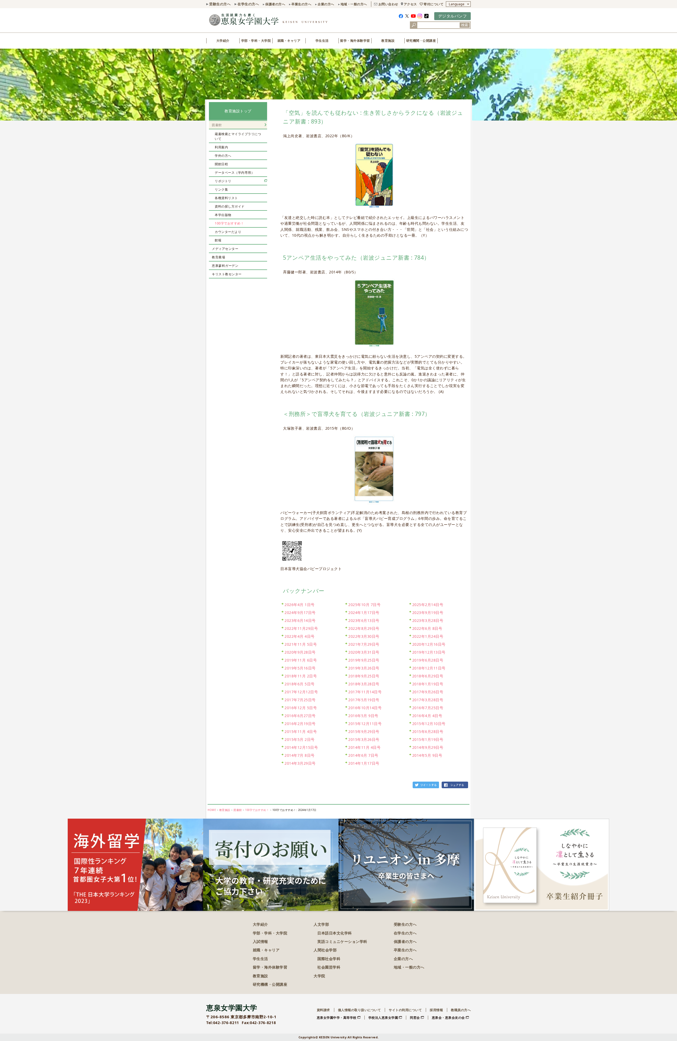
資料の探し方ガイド (230, 206)
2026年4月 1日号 (300, 604)
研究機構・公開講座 (270, 984)
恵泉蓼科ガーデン (225, 265)
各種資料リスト (226, 198)
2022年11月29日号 (301, 628)
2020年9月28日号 (300, 652)
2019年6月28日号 (427, 660)
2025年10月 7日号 (364, 604)
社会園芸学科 (328, 967)
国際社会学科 (328, 958)
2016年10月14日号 (365, 707)
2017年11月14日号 (365, 691)
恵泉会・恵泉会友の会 (448, 1017)
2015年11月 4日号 (301, 731)
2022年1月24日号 (427, 636)
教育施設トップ (238, 110)
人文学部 (321, 924)
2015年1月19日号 (427, 739)
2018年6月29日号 (427, 675)
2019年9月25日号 (363, 660)
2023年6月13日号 (363, 620)
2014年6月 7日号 (363, 755)
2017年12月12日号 (301, 691)
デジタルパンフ (452, 16)
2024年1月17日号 (363, 612)
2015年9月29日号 (363, 731)
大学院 (319, 975)
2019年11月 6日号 (301, 660)
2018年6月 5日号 (300, 683)
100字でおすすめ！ (229, 223)
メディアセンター (225, 248)
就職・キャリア (289, 40)
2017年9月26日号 (427, 691)
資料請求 (323, 1010)
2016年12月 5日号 (301, 707)
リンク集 (221, 189)
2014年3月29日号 (300, 763)
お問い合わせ (388, 4)
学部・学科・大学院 (256, 40)
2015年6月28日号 (427, 731)
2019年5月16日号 (300, 668)
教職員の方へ (461, 1010)
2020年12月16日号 (429, 644)
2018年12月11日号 (429, 668)
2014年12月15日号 (301, 747)
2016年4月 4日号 (427, 715)
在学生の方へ (248, 4)
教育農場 (218, 257)
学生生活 (322, 40)
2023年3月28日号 (427, 620)
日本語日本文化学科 (334, 932)
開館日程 (221, 164)
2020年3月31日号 (363, 652)
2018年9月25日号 (363, 675)
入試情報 (260, 941)
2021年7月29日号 (363, 644)
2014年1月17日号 (363, 763)
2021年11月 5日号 (301, 644)
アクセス (410, 4)
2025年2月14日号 (427, 604)
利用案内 (221, 147)
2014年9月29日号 (427, 747)
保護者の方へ (275, 4)
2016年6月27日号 (300, 715)
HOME (212, 810)
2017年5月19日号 (363, 699)
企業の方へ (326, 4)
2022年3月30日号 (363, 636)
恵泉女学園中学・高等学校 (336, 1017)
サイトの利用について (405, 1010)
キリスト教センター (227, 274)
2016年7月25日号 (427, 707)
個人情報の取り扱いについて (359, 1010)
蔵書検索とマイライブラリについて (238, 136)
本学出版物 (223, 215)
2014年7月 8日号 (300, 755)
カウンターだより (228, 232)
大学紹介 (223, 40)
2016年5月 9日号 (363, 715)
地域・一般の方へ (354, 4)
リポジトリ (223, 181)
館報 (218, 240)
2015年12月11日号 (365, 723)
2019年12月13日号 (429, 652)
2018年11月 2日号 (301, 675)
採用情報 (436, 1010)
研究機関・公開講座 (421, 40)
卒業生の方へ (301, 4)
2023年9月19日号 (427, 612)
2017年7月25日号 (300, 699)
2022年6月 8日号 (427, 628)
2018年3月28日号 (363, 683)
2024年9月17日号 (300, 612)
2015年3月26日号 (363, 739)
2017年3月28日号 (427, 699)
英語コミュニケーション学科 (342, 941)
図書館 (217, 125)
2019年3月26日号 (363, 668)
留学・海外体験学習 (355, 40)
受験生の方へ (220, 4)
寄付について (433, 4)
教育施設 (388, 40)
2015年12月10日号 (429, 723)
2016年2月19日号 (300, 723)
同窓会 (415, 1017)
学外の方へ (223, 155)
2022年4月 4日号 (300, 636)
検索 (464, 25)
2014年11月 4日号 (364, 747)
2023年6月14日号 (300, 620)
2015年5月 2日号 (300, 739)
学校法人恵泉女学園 (383, 1017)
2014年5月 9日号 (427, 755)
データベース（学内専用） (234, 172)
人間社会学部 (325, 949)
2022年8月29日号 (363, 628)
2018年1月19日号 (427, 683)
